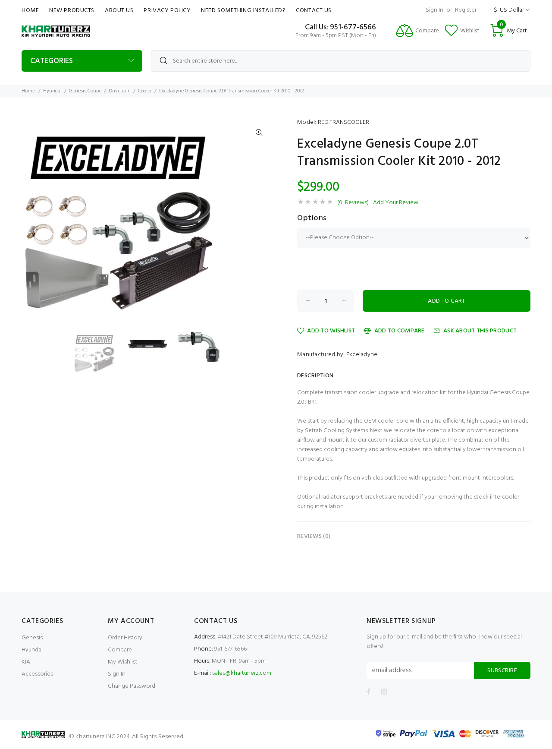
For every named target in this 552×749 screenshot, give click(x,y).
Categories (51, 61)
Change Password (131, 686)
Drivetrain (120, 91)
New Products (71, 11)
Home (30, 11)
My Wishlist (123, 662)
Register (466, 10)
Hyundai (52, 91)
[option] (100, 352)
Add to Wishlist (331, 331)
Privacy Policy (167, 11)
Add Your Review (395, 203)
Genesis (32, 638)
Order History (125, 638)
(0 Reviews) (353, 203)
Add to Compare (399, 331)
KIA (26, 662)
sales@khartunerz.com (241, 673)
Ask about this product (480, 331)
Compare (120, 650)
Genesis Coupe (85, 91)
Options (311, 218)
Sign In (434, 10)
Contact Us (314, 11)
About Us (119, 11)
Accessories (37, 674)
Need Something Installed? (243, 11)
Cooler (145, 91)
